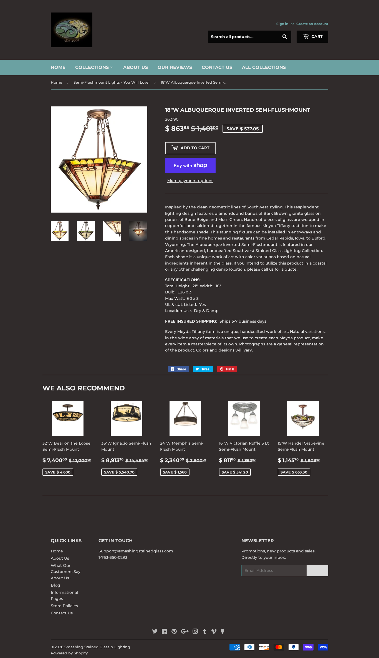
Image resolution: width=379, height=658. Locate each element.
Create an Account (312, 24)
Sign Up (317, 571)
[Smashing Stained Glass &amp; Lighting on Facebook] (164, 632)
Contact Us (217, 67)
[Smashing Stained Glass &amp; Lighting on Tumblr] (204, 632)
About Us (135, 67)
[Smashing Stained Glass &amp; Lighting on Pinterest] (174, 632)
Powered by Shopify (69, 653)
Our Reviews (175, 67)
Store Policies (64, 605)
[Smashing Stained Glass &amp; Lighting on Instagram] (195, 632)
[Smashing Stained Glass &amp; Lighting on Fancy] (222, 632)
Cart (316, 36)
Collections (92, 67)
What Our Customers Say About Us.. (65, 571)
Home (58, 67)
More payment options (190, 180)
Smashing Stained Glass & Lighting (97, 647)
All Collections (264, 67)
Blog (55, 585)
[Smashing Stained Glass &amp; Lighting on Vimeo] (214, 632)
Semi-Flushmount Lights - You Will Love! (111, 82)
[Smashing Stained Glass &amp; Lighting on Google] (185, 632)
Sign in (282, 24)
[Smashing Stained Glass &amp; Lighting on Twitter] (155, 632)
